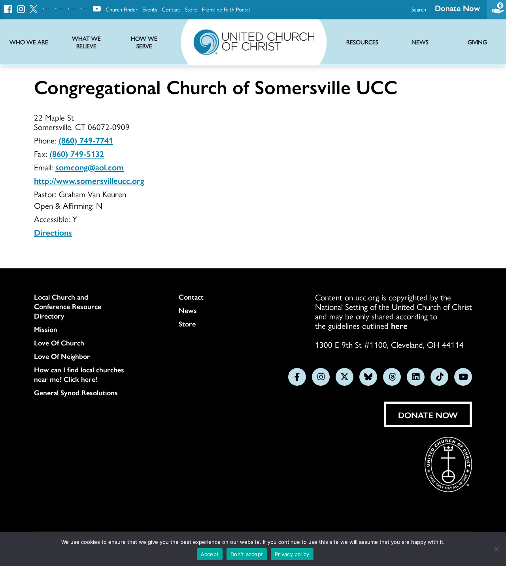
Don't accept (246, 554)
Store (191, 9)
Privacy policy (292, 554)
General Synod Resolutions (76, 392)
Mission (45, 329)
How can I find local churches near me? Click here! (79, 374)
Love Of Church (59, 342)
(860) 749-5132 (76, 153)
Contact (171, 9)
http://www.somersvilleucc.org (89, 180)
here (399, 325)
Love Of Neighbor (62, 356)
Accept (210, 554)
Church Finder (122, 9)
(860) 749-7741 (86, 140)
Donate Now (457, 7)
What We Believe (86, 42)
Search (419, 9)
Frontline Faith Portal (226, 9)
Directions (53, 232)
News (188, 310)
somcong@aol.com (89, 167)
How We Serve (144, 42)
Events (149, 9)
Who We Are (28, 42)
